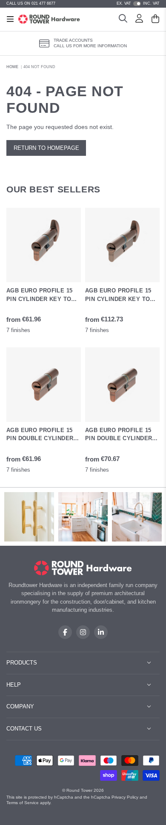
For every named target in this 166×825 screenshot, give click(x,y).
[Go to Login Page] (139, 19)
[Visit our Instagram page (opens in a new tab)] (83, 632)
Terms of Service (22, 802)
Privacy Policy (125, 797)
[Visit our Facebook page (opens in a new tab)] (65, 632)
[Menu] (10, 19)
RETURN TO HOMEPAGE (46, 148)
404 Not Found (39, 67)
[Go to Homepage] (49, 19)
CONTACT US (24, 728)
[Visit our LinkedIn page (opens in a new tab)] (101, 632)
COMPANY (20, 706)
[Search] (123, 19)
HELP (13, 685)
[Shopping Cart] (155, 19)
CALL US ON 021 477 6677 (30, 3)
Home (12, 67)
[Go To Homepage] (83, 568)
